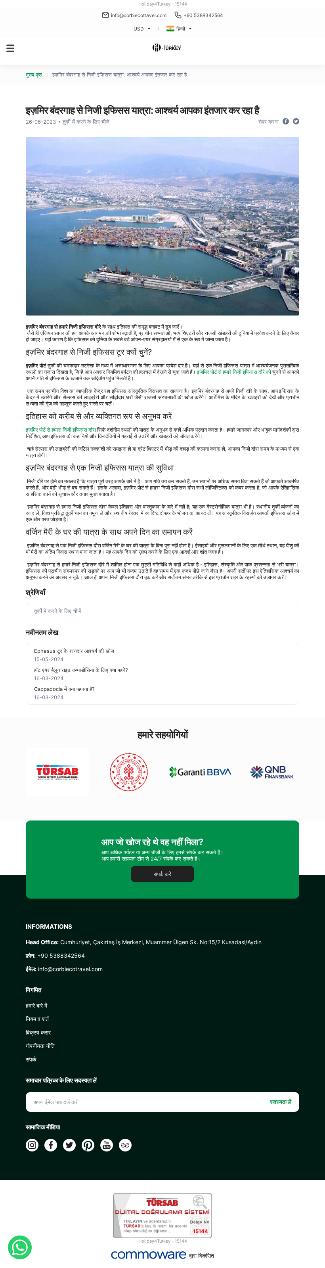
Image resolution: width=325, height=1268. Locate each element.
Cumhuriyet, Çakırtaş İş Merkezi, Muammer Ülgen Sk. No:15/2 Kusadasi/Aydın (144, 942)
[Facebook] (50, 1145)
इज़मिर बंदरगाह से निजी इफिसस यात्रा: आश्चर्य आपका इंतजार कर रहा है (119, 74)
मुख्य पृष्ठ (34, 74)
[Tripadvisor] (125, 1145)
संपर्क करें (162, 874)
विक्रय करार (38, 1032)
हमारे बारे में (36, 1005)
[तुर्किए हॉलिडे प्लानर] (166, 48)
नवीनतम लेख (42, 632)
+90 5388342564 (203, 15)
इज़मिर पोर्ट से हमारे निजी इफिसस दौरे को (234, 372)
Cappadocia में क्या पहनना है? (64, 689)
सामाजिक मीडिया (43, 1127)
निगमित (33, 990)
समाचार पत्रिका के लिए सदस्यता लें (61, 1080)
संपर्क (31, 1059)
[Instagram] (32, 1145)
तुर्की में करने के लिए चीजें (86, 122)
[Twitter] (69, 1145)
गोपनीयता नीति (40, 1045)
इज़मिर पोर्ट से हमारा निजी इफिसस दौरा (61, 429)
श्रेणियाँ (35, 592)
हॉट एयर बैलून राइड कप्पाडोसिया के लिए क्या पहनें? (81, 670)
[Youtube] (106, 1145)
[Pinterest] (88, 1145)
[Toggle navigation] (10, 48)
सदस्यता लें (280, 1101)
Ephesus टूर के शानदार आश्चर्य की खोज (74, 651)
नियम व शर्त (37, 1019)
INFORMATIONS (49, 926)
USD (139, 29)
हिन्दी (180, 29)
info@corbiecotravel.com (138, 15)
